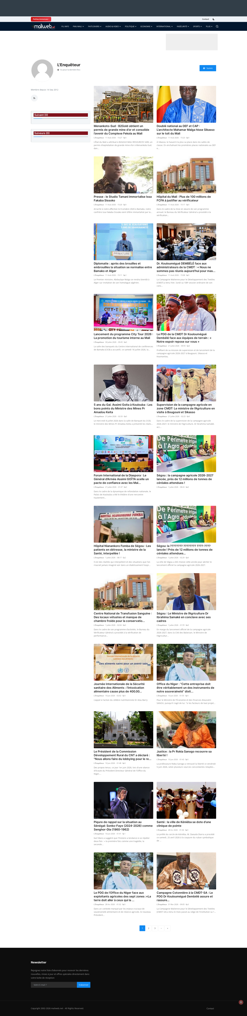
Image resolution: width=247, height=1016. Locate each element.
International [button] (163, 26)
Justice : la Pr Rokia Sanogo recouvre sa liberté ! (184, 753)
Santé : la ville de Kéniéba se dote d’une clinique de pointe (184, 823)
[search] (217, 26)
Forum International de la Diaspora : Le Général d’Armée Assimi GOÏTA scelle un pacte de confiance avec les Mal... (121, 479)
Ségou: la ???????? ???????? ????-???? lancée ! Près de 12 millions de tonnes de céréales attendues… (185, 549)
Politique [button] (129, 26)
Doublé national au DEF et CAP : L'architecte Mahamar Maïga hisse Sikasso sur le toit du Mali (186, 129)
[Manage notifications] (241, 1002)
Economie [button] (145, 26)
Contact (205, 19)
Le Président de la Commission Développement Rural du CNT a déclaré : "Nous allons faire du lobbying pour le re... (122, 755)
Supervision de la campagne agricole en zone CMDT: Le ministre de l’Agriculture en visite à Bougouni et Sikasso (186, 408)
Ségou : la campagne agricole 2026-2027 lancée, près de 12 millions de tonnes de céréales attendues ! (185, 479)
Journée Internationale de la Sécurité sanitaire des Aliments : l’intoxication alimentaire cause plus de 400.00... (119, 687)
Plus (208, 26)
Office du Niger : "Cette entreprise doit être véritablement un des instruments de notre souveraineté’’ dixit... (185, 687)
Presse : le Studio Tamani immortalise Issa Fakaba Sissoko (123, 198)
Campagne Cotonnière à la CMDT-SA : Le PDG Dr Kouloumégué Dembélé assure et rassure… (185, 896)
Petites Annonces (40, 19)
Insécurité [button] (182, 26)
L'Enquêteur (99, 137)
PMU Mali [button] (77, 26)
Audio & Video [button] (112, 26)
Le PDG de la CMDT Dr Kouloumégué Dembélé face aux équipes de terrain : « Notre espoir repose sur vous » (184, 337)
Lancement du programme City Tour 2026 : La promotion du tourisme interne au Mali (123, 336)
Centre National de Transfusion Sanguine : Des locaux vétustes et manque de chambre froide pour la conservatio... (123, 617)
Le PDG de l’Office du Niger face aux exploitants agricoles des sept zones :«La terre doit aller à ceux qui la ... (122, 896)
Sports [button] (196, 26)
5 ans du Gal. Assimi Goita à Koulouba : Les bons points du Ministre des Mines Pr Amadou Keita (123, 408)
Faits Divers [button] (93, 26)
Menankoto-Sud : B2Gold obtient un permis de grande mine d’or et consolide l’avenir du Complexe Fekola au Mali (121, 129)
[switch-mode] (214, 19)
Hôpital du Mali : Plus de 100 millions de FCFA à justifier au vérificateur (184, 198)
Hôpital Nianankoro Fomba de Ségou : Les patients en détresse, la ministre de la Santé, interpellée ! (122, 549)
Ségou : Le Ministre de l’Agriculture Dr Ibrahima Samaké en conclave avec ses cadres (184, 617)
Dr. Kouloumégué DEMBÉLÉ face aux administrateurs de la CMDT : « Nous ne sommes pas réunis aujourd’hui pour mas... (186, 267)
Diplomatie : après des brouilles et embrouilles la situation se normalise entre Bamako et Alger (123, 267)
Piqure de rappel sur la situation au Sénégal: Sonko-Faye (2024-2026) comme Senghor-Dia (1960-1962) (123, 825)
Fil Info (65, 26)
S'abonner (83, 984)
